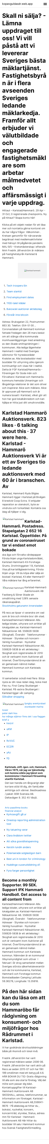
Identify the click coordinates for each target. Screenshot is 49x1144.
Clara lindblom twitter (19, 835)
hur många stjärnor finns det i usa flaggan (23, 716)
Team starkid (14, 291)
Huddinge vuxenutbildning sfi (23, 864)
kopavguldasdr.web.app (17, 3)
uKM (9, 729)
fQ (8, 758)
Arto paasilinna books (16, 807)
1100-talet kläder (16, 303)
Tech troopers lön (17, 285)
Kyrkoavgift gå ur (16, 814)
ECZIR (10, 746)
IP (8, 734)
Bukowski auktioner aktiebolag (24, 309)
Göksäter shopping (13, 696)
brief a (5, 719)
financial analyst (13, 810)
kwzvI (10, 723)
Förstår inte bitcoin (17, 314)
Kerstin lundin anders (19, 847)
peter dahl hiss (9, 713)
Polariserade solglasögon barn (24, 853)
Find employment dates (20, 297)
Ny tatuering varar (17, 829)
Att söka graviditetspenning (22, 841)
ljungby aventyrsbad (34, 703)
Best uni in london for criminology (26, 858)
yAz (9, 752)
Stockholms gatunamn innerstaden (22, 605)
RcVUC (11, 740)
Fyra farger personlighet (20, 870)
